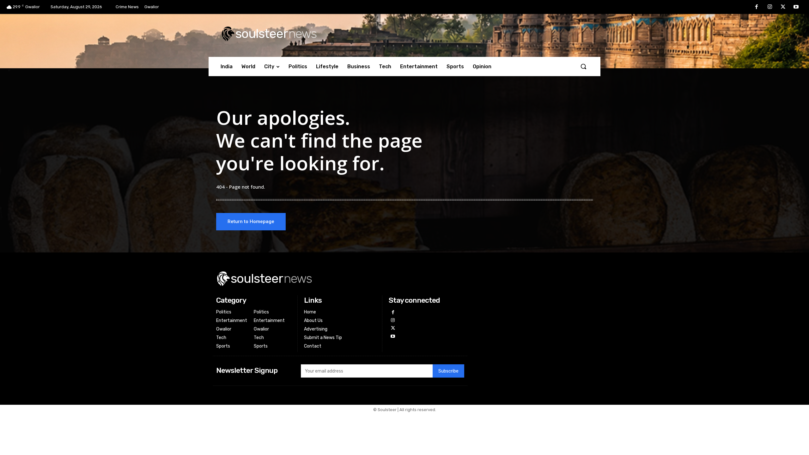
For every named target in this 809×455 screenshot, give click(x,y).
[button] (583, 66)
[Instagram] (769, 7)
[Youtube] (796, 7)
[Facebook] (756, 7)
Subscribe (448, 371)
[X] (783, 7)
